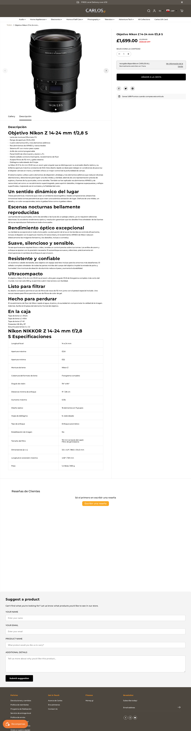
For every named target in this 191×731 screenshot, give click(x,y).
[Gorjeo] (125, 88)
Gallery (11, 116)
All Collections (144, 19)
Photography (93, 19)
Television (109, 19)
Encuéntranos (54, 705)
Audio (21, 19)
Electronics (56, 19)
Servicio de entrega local (20, 713)
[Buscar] (148, 10)
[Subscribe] (179, 707)
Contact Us (52, 709)
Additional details (16, 652)
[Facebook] (118, 88)
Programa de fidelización (20, 709)
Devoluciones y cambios (20, 700)
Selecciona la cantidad (128, 49)
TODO (9, 25)
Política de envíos (17, 717)
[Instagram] (130, 717)
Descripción (25, 116)
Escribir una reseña (96, 503)
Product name (14, 638)
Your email (12, 625)
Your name (12, 612)
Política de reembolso (19, 705)
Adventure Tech (126, 19)
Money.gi (89, 700)
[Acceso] (154, 10)
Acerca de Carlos (55, 700)
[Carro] (181, 10)
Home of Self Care (74, 19)
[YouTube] (135, 717)
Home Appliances (37, 19)
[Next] (106, 70)
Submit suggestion (19, 678)
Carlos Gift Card (161, 19)
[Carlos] (95, 11)
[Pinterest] (132, 88)
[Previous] (5, 70)
